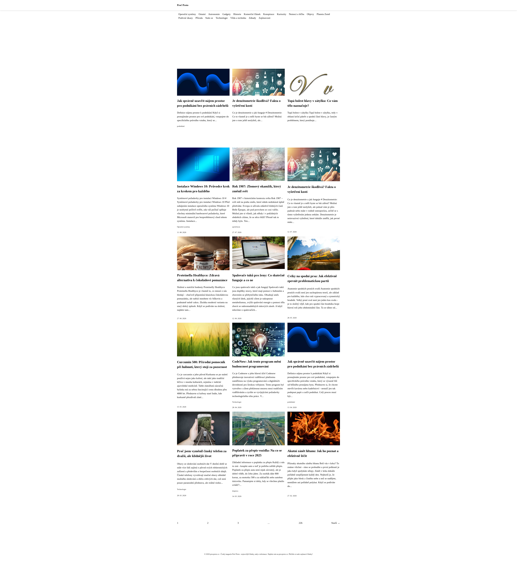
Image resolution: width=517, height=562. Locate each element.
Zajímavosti (264, 18)
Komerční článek (252, 14)
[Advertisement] (258, 40)
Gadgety (226, 14)
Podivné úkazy (185, 18)
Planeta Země (323, 14)
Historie (237, 14)
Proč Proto (182, 5)
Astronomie (214, 14)
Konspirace (268, 14)
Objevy (310, 14)
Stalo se (209, 18)
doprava (235, 491)
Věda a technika (238, 18)
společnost (236, 227)
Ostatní (202, 14)
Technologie (222, 18)
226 (300, 523)
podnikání (181, 126)
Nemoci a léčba (296, 14)
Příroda (199, 18)
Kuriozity (281, 14)
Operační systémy (187, 14)
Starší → (335, 523)
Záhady (252, 18)
